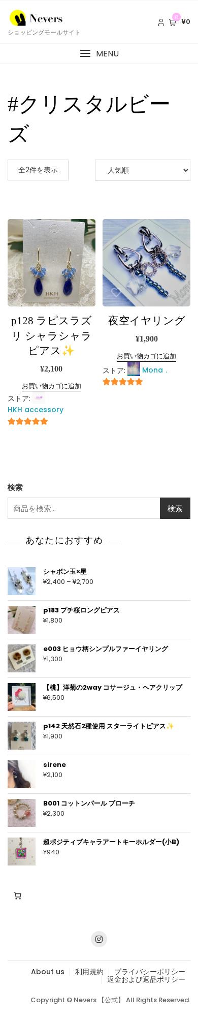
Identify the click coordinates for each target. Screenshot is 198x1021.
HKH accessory (35, 410)
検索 (15, 487)
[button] (99, 53)
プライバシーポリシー (149, 972)
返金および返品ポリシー (146, 979)
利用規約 (89, 972)
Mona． (156, 370)
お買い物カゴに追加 (51, 386)
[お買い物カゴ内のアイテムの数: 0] (17, 895)
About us (47, 972)
